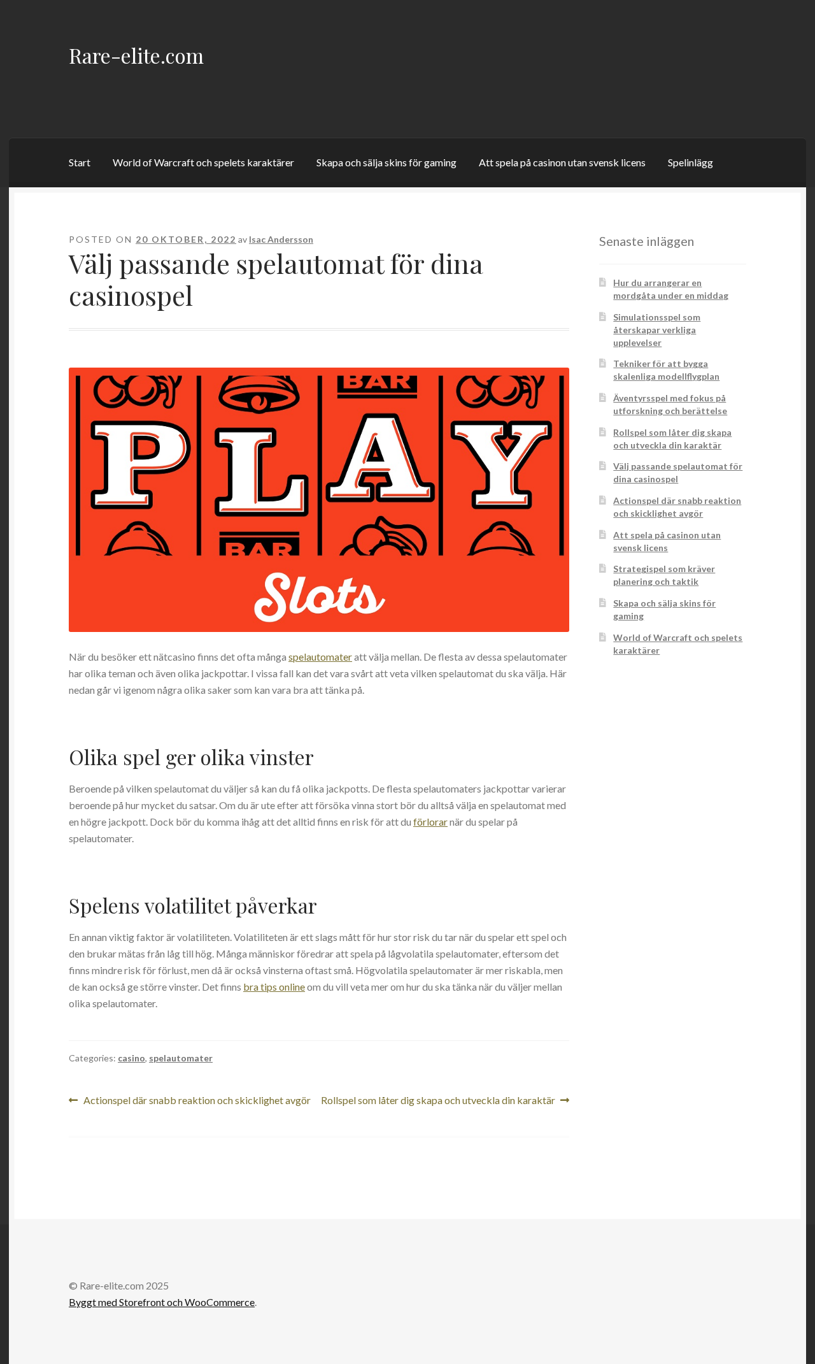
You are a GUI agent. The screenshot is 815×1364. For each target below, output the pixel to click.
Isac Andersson (281, 239)
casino (131, 1057)
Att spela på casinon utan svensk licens (562, 162)
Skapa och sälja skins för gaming (386, 162)
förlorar (430, 821)
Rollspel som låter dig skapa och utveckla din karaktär (438, 1101)
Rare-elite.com (136, 55)
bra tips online (274, 986)
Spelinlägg (690, 162)
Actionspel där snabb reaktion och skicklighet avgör (197, 1101)
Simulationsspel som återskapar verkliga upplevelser (656, 330)
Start (79, 162)
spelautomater (320, 656)
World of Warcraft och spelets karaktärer (203, 162)
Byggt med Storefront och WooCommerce (162, 1302)
